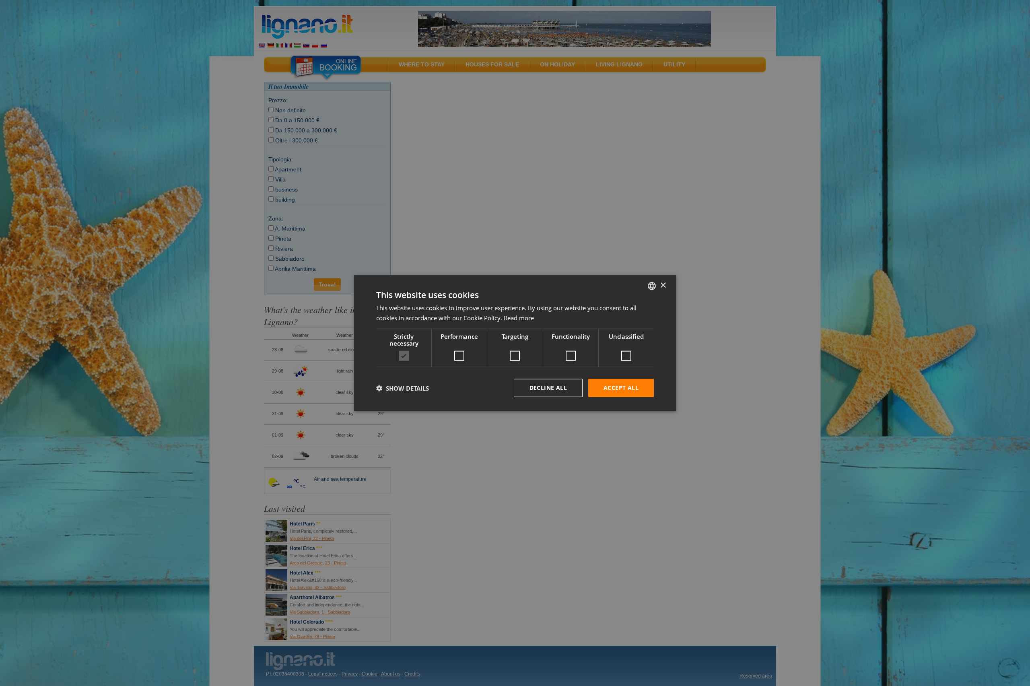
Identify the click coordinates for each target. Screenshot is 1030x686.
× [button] (663, 285)
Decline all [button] (548, 387)
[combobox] (652, 286)
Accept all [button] (621, 387)
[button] (402, 387)
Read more (519, 317)
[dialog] (515, 343)
